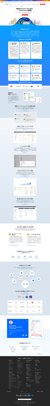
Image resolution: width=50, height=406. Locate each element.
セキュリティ (19, 386)
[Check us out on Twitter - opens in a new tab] (38, 391)
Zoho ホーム (15, 401)
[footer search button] (31, 399)
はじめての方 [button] (18, 4)
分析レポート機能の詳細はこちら (24, 176)
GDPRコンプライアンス (24, 403)
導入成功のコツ (10, 384)
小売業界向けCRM (28, 371)
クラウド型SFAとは (37, 374)
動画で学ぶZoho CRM (28, 384)
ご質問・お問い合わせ (11, 383)
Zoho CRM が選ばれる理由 (11, 363)
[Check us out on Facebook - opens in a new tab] (42, 391)
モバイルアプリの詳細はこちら (23, 79)
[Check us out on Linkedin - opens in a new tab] (37, 391)
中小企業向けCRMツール (28, 379)
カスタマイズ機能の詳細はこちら (23, 70)
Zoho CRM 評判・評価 (11, 362)
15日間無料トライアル (13, 348)
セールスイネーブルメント (20, 381)
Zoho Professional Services (20, 364)
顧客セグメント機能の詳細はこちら (12, 102)
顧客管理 (18, 377)
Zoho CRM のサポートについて (20, 362)
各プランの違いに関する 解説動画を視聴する (25, 348)
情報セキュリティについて (20, 402)
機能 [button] (21, 4)
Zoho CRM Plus (10, 388)
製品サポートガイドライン (34, 401)
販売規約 (30, 403)
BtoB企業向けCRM (10, 368)
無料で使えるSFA (27, 362)
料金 (23, 4)
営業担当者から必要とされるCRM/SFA (38, 377)
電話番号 (32, 329)
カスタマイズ (19, 378)
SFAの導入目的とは (37, 379)
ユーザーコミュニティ (20, 369)
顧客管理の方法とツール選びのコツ (38, 376)
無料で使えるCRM (28, 361)
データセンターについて (16, 402)
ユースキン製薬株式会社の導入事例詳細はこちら (14, 245)
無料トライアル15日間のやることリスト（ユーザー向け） (12, 385)
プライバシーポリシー (35, 333)
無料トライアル (42, 4)
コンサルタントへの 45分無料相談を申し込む (13, 351)
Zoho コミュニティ (30, 401)
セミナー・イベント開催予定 (26, 401)
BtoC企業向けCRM (10, 369)
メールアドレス (32, 324)
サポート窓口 (19, 368)
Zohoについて (20, 401)
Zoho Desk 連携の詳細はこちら (24, 204)
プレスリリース (17, 401)
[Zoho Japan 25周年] (6, 2)
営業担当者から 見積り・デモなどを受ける (25, 349)
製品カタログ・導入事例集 (37, 361)
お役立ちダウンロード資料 (37, 362)
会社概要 (21, 2)
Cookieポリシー (21, 403)
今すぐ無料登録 (34, 0)
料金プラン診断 (36, 370)
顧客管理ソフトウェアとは (37, 375)
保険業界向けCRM (28, 367)
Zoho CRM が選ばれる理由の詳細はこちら (24, 62)
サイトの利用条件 (32, 403)
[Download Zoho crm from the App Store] (23, 391)
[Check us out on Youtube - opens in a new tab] (41, 391)
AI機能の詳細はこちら (11, 79)
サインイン (48, 2)
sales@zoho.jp (9, 391)
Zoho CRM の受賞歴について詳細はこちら (24, 294)
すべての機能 (19, 376)
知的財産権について (28, 402)
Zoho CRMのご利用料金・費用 (38, 369)
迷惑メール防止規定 (31, 402)
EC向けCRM (27, 372)
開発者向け (19, 387)
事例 (25, 4)
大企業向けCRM (27, 378)
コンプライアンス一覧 (24, 402)
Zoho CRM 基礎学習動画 (28, 385)
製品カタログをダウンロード (13, 347)
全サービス (18, 2)
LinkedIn (41, 336)
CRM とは (9, 364)
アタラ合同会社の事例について (12, 332)
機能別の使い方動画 (28, 386)
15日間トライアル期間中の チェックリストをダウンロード (14, 350)
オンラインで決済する (36, 347)
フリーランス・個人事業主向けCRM (29, 381)
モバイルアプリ (19, 385)
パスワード (32, 326)
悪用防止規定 (28, 403)
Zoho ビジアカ (19, 361)
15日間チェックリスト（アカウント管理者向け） (12, 387)
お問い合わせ (23, 401)
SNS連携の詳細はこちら (24, 152)
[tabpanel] (18, 328)
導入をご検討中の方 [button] (28, 4)
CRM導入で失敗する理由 (37, 378)
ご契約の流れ (10, 382)
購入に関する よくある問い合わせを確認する (37, 349)
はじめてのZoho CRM (11, 361)
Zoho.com (2, 2)
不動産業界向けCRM (28, 368)
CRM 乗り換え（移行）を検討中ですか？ (12, 377)
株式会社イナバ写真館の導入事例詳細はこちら (32, 245)
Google (40, 336)
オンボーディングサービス (20, 363)
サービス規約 (32, 333)
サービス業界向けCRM (28, 370)
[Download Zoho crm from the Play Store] (27, 391)
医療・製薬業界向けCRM (28, 369)
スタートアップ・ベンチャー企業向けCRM (30, 380)
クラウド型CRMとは (37, 373)
